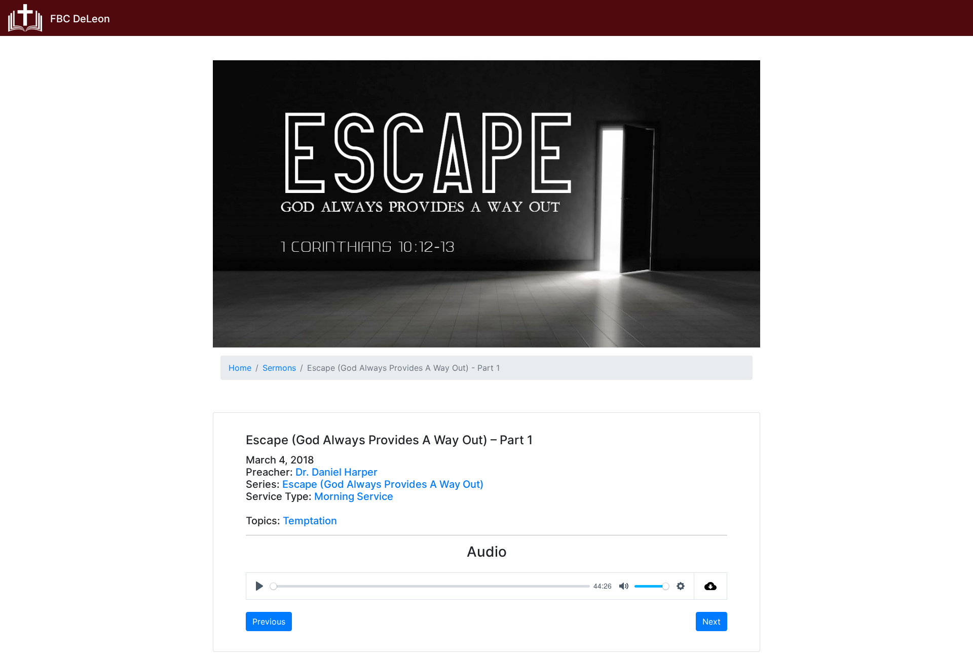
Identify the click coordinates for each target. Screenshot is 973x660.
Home (240, 368)
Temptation (310, 521)
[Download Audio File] (710, 586)
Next (711, 621)
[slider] (430, 586)
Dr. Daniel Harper (336, 472)
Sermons (279, 368)
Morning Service (353, 496)
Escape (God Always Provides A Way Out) (383, 484)
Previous (268, 621)
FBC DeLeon (80, 19)
